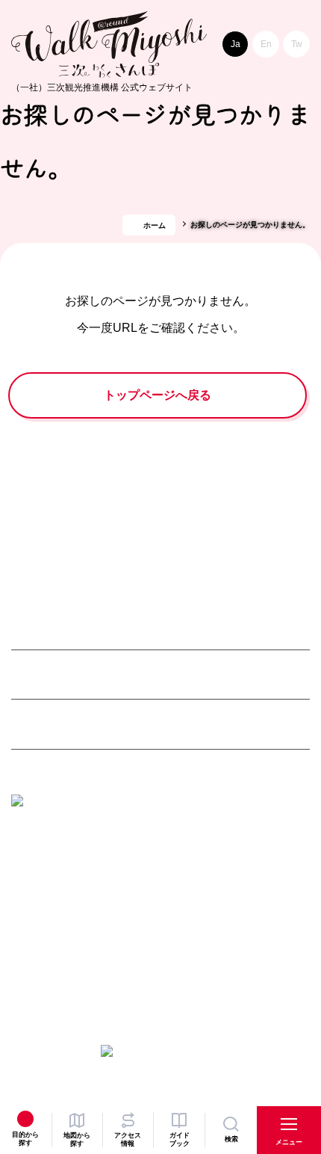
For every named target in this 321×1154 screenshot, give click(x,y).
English (265, 44)
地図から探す (76, 1139)
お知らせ (30, 950)
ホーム (154, 225)
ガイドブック (179, 1139)
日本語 (235, 44)
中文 (296, 44)
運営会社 (80, 950)
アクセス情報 (127, 1139)
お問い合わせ (210, 950)
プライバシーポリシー (59, 972)
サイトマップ (140, 950)
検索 (231, 1139)
